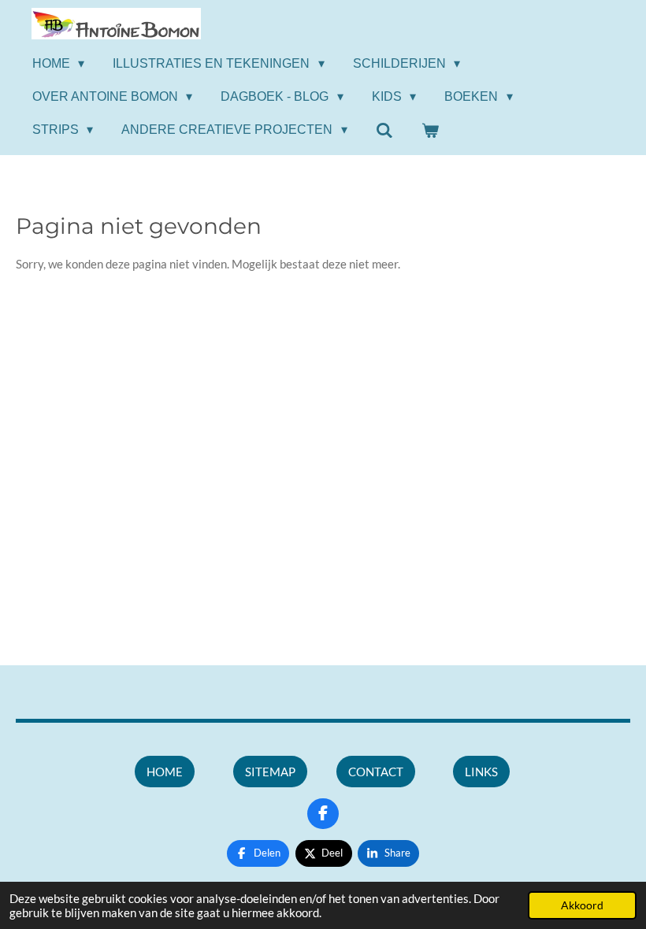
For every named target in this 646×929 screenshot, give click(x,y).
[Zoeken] (384, 130)
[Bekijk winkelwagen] (430, 130)
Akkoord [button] (582, 905)
